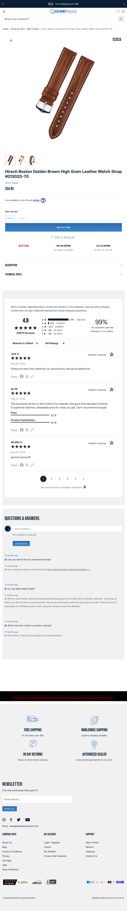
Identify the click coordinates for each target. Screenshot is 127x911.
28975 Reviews (28, 333)
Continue (21, 543)
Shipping (90, 851)
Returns (90, 847)
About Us (7, 842)
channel (15, 635)
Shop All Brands (10, 869)
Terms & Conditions (12, 851)
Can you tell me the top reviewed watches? (29, 559)
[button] (10, 160)
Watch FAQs (92, 842)
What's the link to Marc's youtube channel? (29, 625)
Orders (47, 847)
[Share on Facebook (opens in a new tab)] (22, 377)
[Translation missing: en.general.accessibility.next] (124, 4)
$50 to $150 (33, 29)
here (77, 606)
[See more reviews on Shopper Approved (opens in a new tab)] (32, 376)
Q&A (4, 865)
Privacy (6, 856)
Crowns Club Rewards (55, 856)
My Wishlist (50, 851)
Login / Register (52, 842)
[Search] (121, 19)
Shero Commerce (116, 898)
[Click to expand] (11, 40)
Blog (4, 847)
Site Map (6, 860)
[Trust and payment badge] (15, 882)
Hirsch (15, 182)
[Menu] (4, 11)
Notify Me (63, 227)
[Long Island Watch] (63, 11)
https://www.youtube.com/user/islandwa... (41, 635)
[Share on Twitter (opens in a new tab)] (27, 376)
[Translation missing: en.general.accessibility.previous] (2, 4)
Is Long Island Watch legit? (21, 588)
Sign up (9, 808)
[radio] (63, 320)
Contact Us (91, 856)
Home (6, 29)
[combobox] (60, 19)
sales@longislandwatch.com (24, 826)
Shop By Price (18, 29)
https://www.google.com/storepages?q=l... (68, 569)
